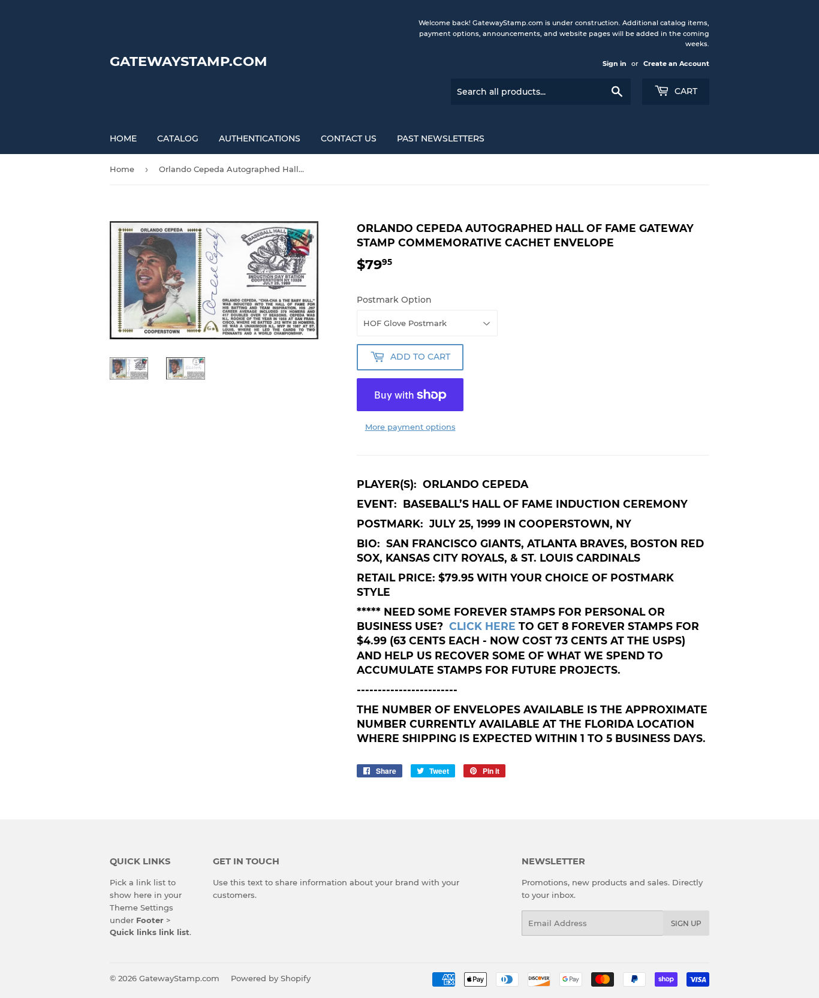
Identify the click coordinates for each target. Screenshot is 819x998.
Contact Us (349, 138)
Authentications (259, 138)
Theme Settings (141, 907)
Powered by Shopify (271, 978)
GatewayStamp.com (188, 61)
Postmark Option (394, 299)
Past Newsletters (440, 138)
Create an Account (676, 63)
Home (123, 138)
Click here (482, 626)
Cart (684, 91)
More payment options (410, 427)
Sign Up (686, 923)
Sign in (615, 63)
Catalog (177, 138)
